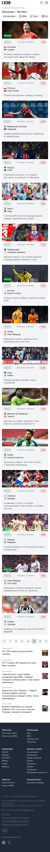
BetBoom (5, 767)
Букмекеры (7, 749)
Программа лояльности (37, 772)
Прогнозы (14, 8)
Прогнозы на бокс (9, 733)
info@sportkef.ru (27, 810)
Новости (6, 779)
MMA (24, 16)
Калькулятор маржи (35, 783)
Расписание (32, 730)
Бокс (36, 16)
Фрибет (30, 767)
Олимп (4, 764)
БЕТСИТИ (6, 758)
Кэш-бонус (31, 764)
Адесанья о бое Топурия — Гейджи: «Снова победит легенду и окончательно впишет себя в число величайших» (20, 694)
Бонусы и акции (34, 749)
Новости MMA (8, 785)
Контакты (6, 814)
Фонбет (5, 752)
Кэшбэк (30, 761)
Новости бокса (8, 783)
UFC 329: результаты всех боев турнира (17, 652)
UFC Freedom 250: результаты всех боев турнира (19, 664)
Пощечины (31, 742)
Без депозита (33, 752)
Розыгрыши (32, 769)
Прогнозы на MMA (9, 736)
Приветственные (34, 758)
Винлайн (5, 755)
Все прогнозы (9, 16)
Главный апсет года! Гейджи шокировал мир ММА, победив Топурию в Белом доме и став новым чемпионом (20, 678)
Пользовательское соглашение (15, 818)
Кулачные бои (33, 739)
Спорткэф (5, 8)
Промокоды (32, 755)
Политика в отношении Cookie (15, 824)
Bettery (5, 761)
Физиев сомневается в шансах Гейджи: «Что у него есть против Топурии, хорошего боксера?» (18, 709)
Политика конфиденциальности (15, 821)
